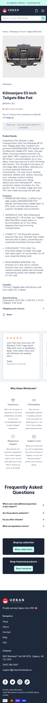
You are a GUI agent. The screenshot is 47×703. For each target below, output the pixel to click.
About (6, 627)
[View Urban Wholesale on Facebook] (5, 682)
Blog (5, 637)
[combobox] (21, 18)
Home (5, 31)
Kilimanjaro (7, 84)
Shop (5, 621)
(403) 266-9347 (10, 664)
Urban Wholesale (15, 690)
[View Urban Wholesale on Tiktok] (27, 682)
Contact (7, 632)
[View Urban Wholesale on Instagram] (19, 682)
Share (9, 314)
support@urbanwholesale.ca (17, 670)
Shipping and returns (13, 308)
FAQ (5, 642)
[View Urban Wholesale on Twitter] (12, 682)
